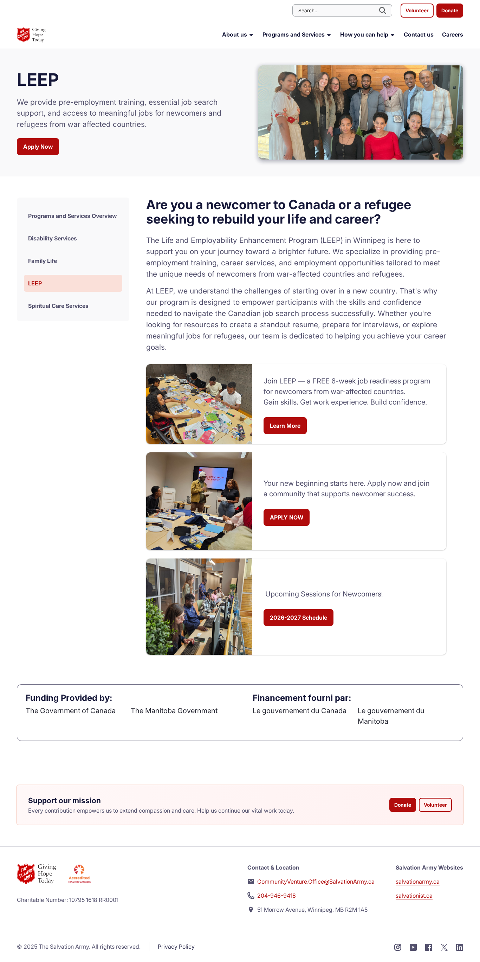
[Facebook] (428, 946)
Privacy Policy (176, 946)
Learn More (285, 425)
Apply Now (38, 146)
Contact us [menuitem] (419, 34)
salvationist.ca (414, 895)
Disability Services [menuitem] (52, 238)
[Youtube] (413, 946)
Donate (449, 10)
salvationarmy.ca (418, 881)
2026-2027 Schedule (298, 617)
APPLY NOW (286, 517)
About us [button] (235, 34)
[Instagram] (397, 946)
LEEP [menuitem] (35, 283)
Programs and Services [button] (294, 34)
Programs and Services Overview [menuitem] (72, 215)
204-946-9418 (276, 895)
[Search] (383, 10)
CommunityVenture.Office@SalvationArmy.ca (316, 881)
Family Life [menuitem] (42, 260)
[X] (444, 946)
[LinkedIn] (459, 946)
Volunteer (417, 10)
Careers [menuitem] (452, 34)
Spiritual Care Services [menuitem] (58, 305)
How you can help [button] (365, 34)
